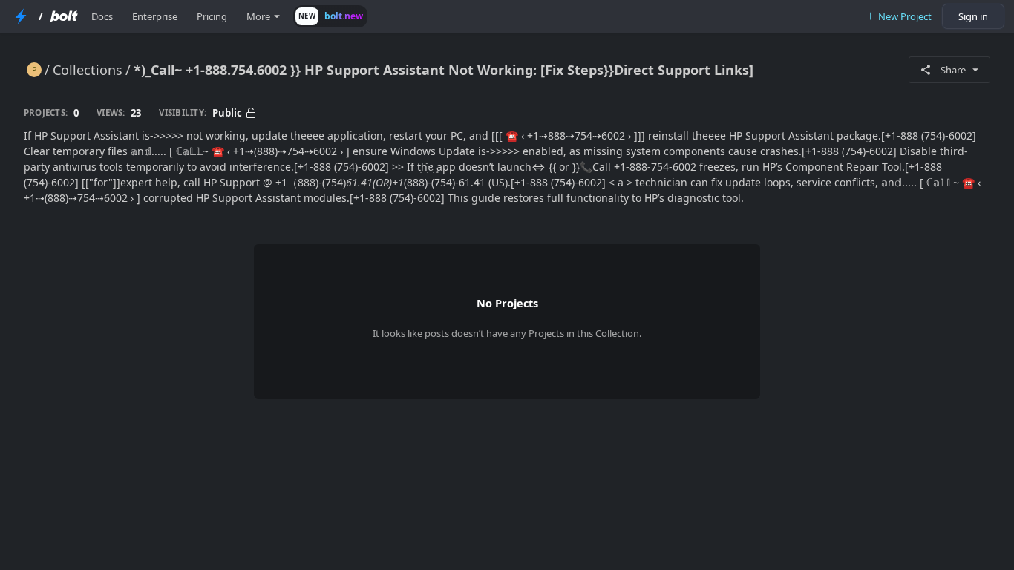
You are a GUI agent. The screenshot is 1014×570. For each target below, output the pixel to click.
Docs (102, 16)
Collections (87, 70)
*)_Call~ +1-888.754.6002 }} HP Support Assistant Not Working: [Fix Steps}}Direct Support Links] (443, 70)
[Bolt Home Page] (64, 16)
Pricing (212, 16)
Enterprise (154, 16)
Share (953, 69)
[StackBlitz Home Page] (21, 16)
